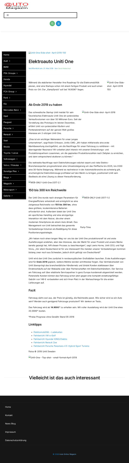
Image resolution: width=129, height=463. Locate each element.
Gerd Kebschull (64, 68)
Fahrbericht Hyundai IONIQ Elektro (50, 339)
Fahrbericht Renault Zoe (45, 342)
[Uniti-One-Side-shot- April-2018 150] (47, 52)
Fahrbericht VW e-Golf (45, 335)
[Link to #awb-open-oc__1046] (52, 23)
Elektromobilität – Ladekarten (48, 332)
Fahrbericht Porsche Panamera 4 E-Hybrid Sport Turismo (61, 346)
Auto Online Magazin (67, 454)
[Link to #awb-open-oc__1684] (58, 23)
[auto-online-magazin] (17, 3)
